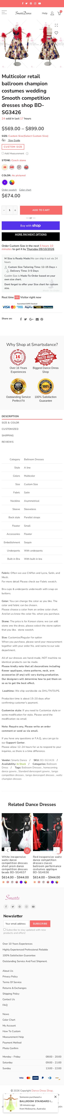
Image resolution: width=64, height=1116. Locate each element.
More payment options (31, 234)
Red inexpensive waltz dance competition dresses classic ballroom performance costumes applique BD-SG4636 (47, 864)
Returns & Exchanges (14, 988)
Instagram (26, 906)
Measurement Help (13, 1037)
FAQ (5, 1005)
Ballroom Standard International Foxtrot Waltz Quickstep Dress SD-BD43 (37, 1101)
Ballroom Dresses (32, 767)
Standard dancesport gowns (34, 771)
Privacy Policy (10, 976)
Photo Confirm (10, 1048)
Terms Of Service (12, 982)
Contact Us (9, 999)
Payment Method (12, 1042)
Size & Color (10, 422)
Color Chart (9, 1019)
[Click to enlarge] (56, 25)
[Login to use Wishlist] (56, 33)
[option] (32, 44)
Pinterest (41, 319)
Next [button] (56, 850)
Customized (10, 429)
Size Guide (14, 140)
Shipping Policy (11, 993)
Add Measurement (14, 153)
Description (10, 416)
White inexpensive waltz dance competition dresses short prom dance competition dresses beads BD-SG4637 (15, 864)
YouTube (33, 906)
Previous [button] (7, 850)
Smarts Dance (19, 760)
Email (37, 319)
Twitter (25, 319)
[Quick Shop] (27, 850)
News (6, 1014)
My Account (9, 1025)
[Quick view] (27, 827)
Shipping (8, 435)
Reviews (7, 442)
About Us (8, 971)
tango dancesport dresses (40, 775)
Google (31, 319)
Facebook (21, 319)
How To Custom (11, 1031)
